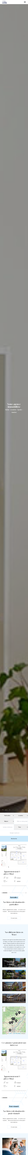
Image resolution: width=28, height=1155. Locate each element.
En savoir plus (14, 918)
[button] (19, 1012)
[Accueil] (4, 2)
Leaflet (10, 1033)
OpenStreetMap (17, 1033)
